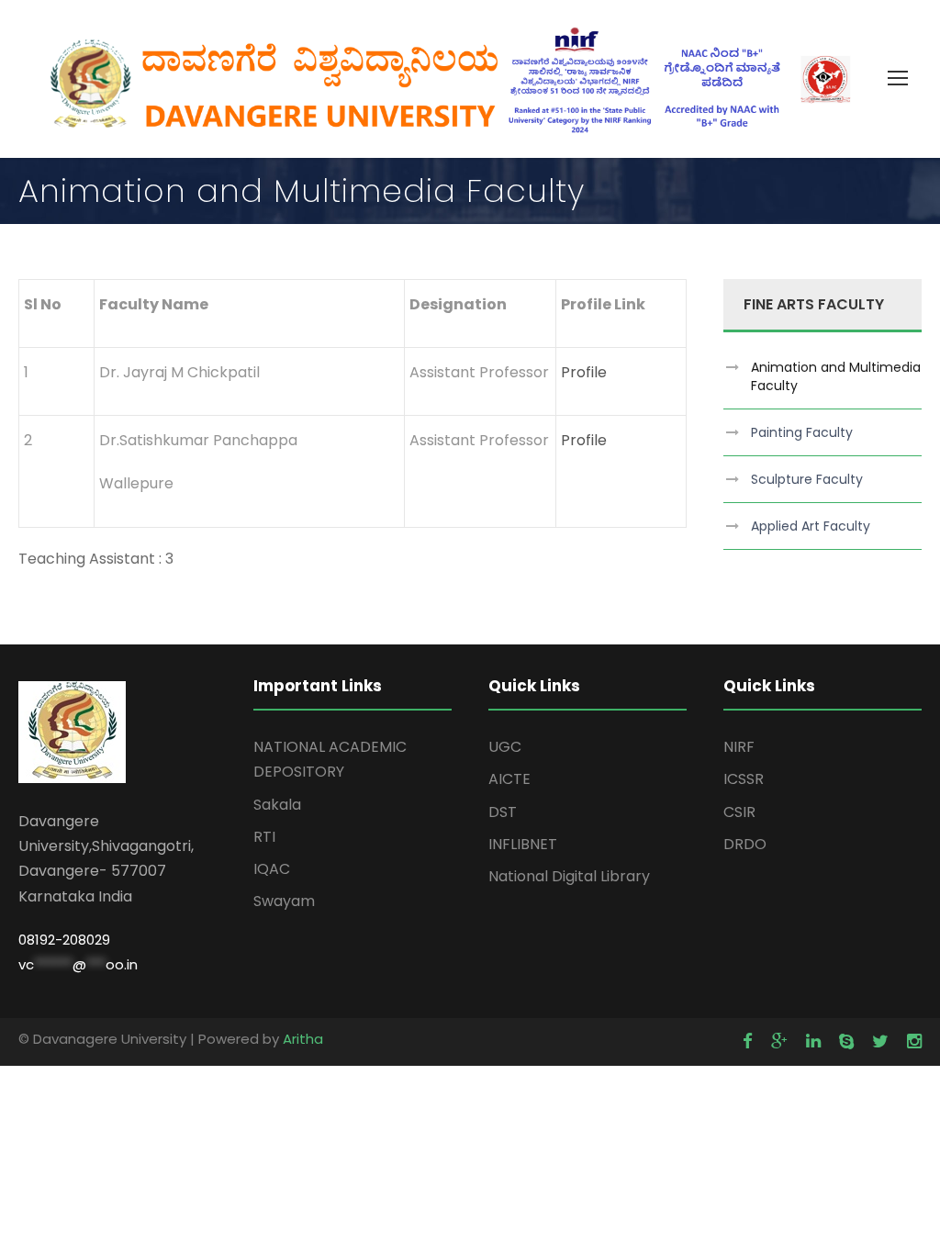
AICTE (509, 778)
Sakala (277, 804)
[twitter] (880, 1041)
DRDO (745, 844)
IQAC (271, 868)
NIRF (739, 746)
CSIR (739, 812)
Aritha (303, 1038)
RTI (264, 836)
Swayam (284, 901)
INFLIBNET (522, 844)
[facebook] (748, 1041)
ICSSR (743, 778)
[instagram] (914, 1041)
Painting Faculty (802, 432)
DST (502, 812)
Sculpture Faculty (807, 479)
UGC (504, 746)
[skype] (846, 1041)
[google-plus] (779, 1041)
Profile (584, 372)
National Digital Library (569, 876)
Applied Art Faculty (810, 526)
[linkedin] (813, 1041)
